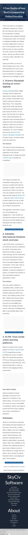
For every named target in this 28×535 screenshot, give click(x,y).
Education (15, 466)
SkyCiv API (21, 195)
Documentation (14, 522)
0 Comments (21, 466)
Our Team (14, 518)
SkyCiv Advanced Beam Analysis (14, 492)
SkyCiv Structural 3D (14, 489)
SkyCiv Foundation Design (14, 496)
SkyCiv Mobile (14, 503)
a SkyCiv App (7, 158)
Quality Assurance (14, 520)
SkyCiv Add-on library (17, 198)
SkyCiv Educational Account (14, 229)
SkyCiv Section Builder (14, 490)
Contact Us (14, 516)
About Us (14, 515)
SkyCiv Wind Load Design (14, 499)
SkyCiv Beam (14, 487)
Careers (14, 525)
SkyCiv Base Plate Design (14, 501)
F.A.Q (14, 524)
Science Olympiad (8, 91)
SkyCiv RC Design (14, 498)
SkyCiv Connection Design (14, 494)
